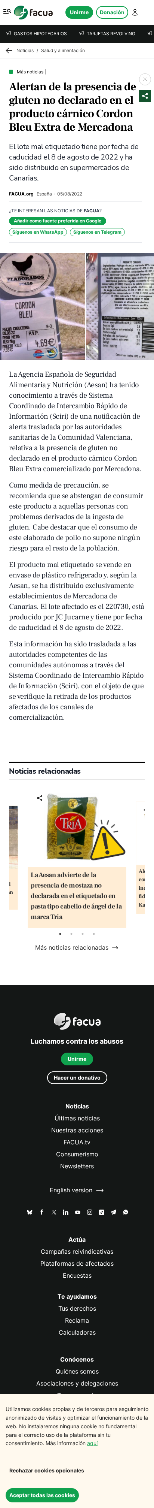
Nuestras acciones (77, 1130)
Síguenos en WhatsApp (38, 232)
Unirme (79, 12)
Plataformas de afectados (77, 1263)
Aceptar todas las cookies (42, 1495)
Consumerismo (77, 1154)
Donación (112, 12)
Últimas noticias (77, 1118)
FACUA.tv (77, 1142)
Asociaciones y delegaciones (77, 1383)
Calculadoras (77, 1332)
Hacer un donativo (77, 1077)
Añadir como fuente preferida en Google (57, 221)
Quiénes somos (77, 1371)
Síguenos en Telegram (97, 232)
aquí (92, 1443)
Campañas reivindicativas (77, 1251)
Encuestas (77, 1275)
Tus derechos (77, 1308)
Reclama (77, 1320)
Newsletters (77, 1166)
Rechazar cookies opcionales (46, 1470)
